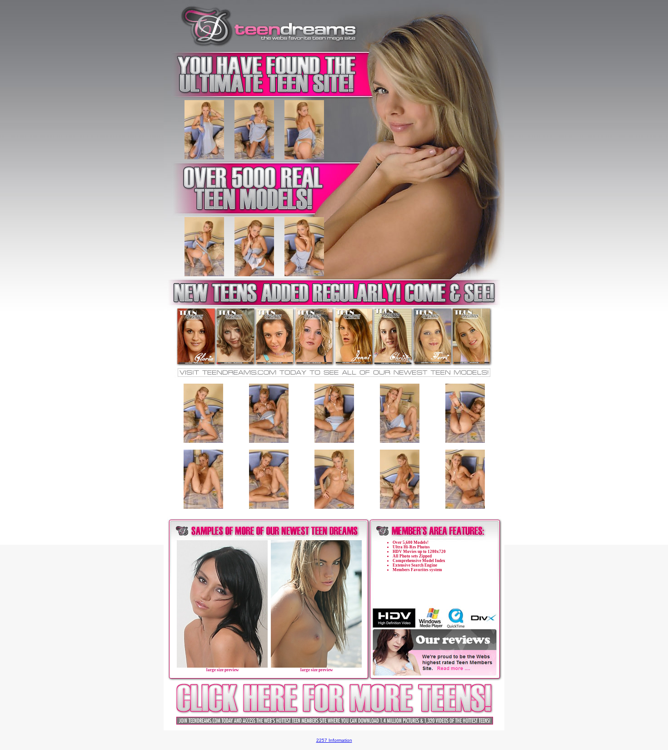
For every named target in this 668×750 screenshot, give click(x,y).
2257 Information (334, 740)
